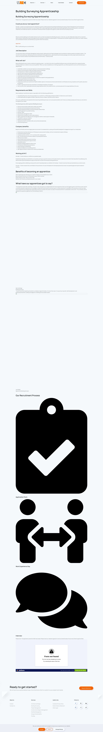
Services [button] (42, 2)
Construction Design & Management (39, 710)
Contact (71, 2)
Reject (49, 729)
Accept (41, 729)
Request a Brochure (86, 688)
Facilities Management (36, 712)
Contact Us (12, 706)
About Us (12, 700)
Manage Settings (59, 729)
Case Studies (61, 2)
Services (33, 700)
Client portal (81, 2)
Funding (33, 716)
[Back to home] (21, 2)
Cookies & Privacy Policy (58, 703)
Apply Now (18, 43)
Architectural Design (35, 703)
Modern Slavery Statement (59, 706)
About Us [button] (32, 2)
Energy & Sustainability (36, 714)
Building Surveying (35, 706)
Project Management (36, 708)
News (52, 2)
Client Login (55, 708)
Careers (11, 703)
